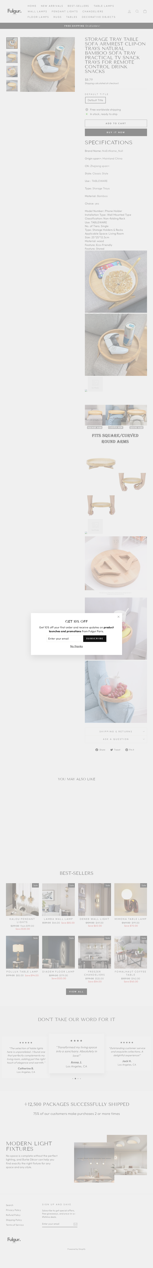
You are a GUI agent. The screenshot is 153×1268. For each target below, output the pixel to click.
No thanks (76, 646)
